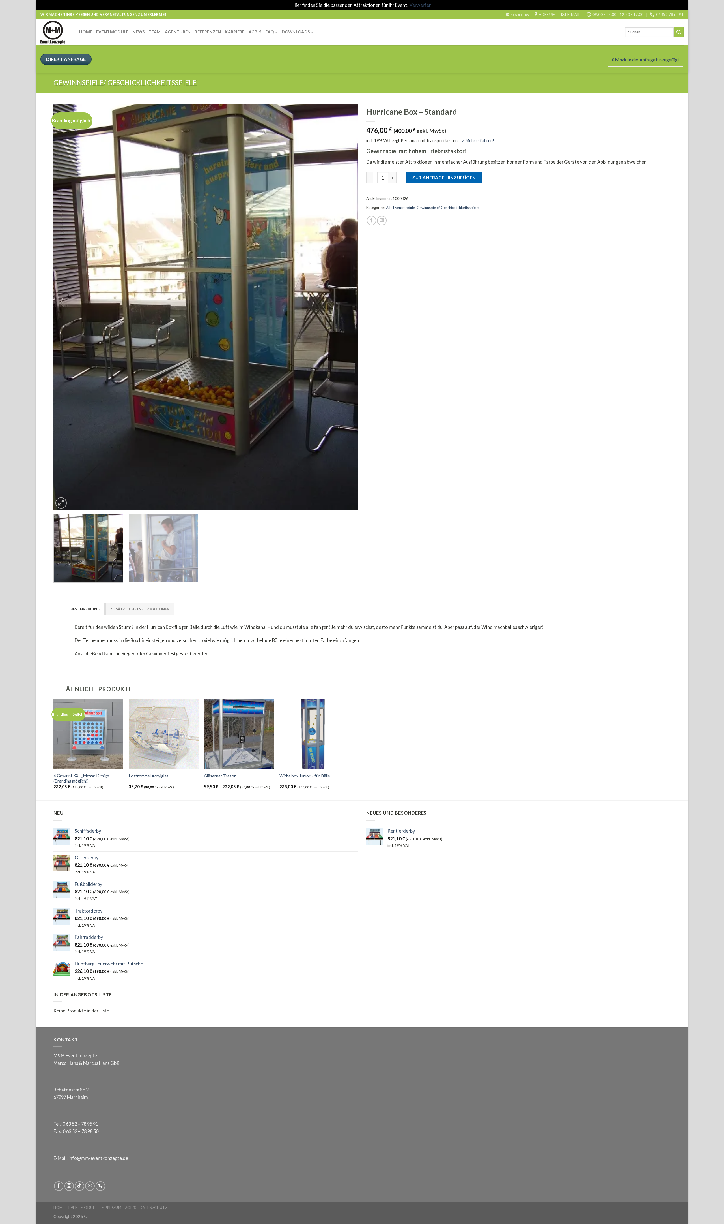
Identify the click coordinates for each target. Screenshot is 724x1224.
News (138, 31)
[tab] (85, 609)
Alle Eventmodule (400, 207)
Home (85, 31)
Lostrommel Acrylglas (149, 776)
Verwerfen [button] (421, 5)
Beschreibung (85, 609)
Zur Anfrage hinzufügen (444, 177)
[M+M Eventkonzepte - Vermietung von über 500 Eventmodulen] (55, 32)
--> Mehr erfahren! (476, 140)
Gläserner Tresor (220, 776)
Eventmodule (112, 31)
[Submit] (679, 32)
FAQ (269, 31)
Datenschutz (154, 1208)
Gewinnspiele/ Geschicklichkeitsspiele (125, 82)
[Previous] (67, 307)
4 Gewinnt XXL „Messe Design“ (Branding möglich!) (82, 778)
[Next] (344, 307)
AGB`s (255, 31)
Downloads (296, 31)
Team (155, 31)
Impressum (111, 1208)
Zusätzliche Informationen (140, 609)
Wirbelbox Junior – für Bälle (304, 776)
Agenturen (178, 31)
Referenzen (208, 31)
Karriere (234, 31)
